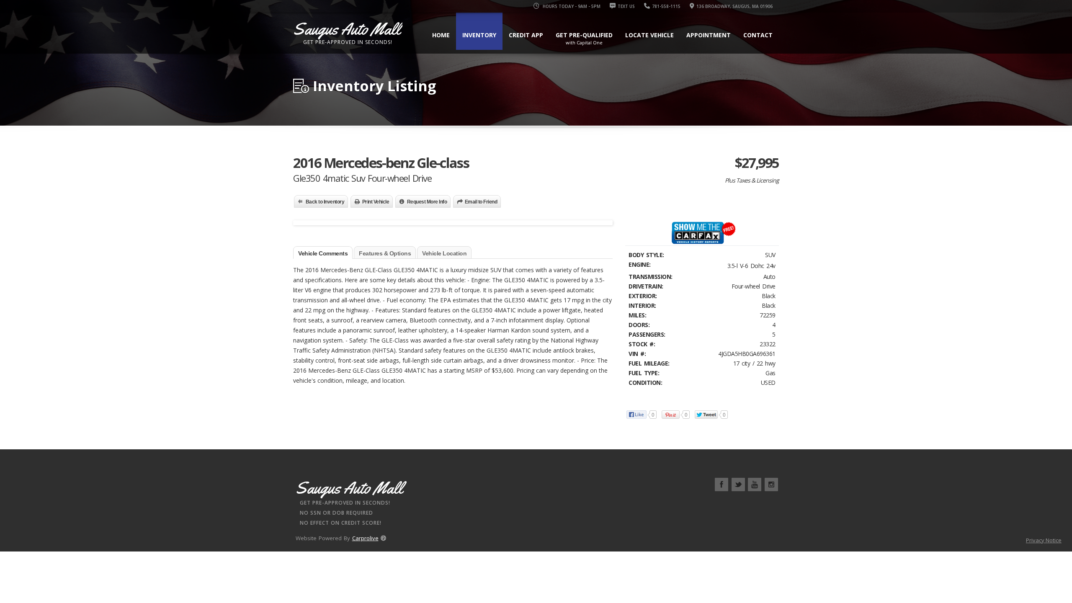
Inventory (479, 35)
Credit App (526, 35)
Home (441, 35)
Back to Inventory (325, 202)
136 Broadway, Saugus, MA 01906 (734, 6)
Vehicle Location (444, 253)
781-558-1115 (666, 6)
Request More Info (427, 202)
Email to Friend (481, 202)
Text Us (626, 6)
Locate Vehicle (649, 35)
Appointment (708, 35)
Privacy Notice (1044, 540)
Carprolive (365, 538)
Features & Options (385, 253)
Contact (758, 35)
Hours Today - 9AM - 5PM (570, 6)
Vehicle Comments (323, 253)
